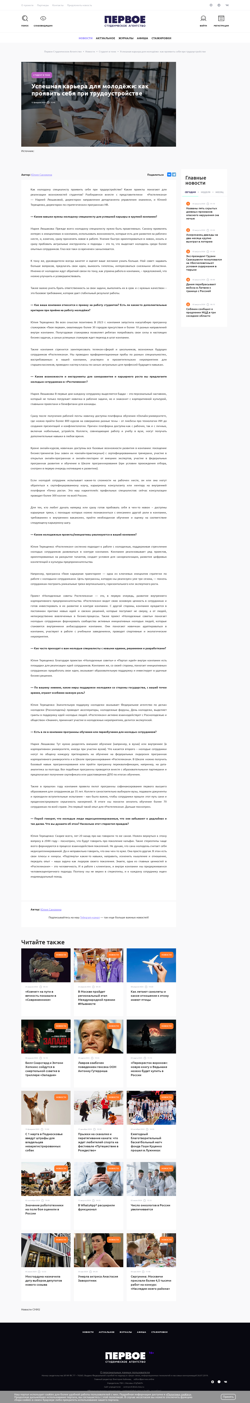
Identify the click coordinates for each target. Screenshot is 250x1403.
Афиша (141, 1332)
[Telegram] (174, 174)
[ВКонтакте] (169, 174)
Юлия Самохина (41, 174)
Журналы (126, 1332)
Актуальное (106, 1332)
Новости (88, 1332)
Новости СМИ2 (30, 1309)
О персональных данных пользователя (125, 1372)
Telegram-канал (90, 917)
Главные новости (195, 180)
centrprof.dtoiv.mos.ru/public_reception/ (141, 1390)
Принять (228, 1396)
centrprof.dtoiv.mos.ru (133, 1386)
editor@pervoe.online (144, 1379)
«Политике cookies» (178, 1394)
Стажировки (159, 1332)
